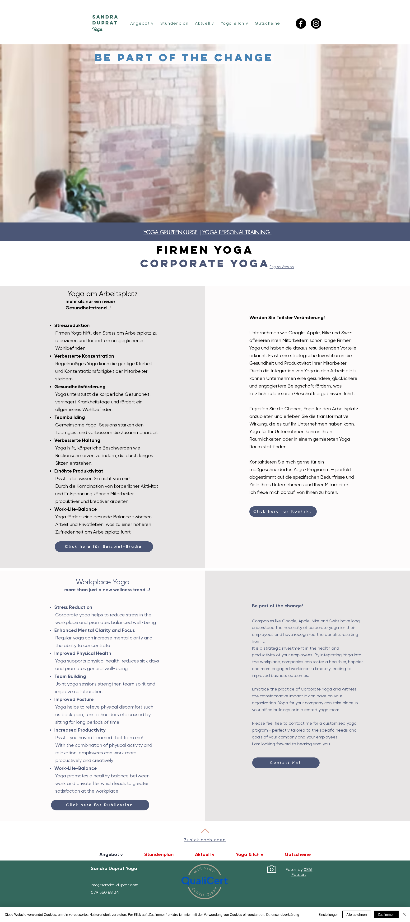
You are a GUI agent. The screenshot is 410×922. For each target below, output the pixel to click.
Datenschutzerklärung (282, 914)
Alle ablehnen (356, 914)
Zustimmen (386, 914)
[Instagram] (316, 23)
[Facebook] (301, 23)
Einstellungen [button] (328, 914)
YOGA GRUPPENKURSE (171, 232)
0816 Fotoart (301, 872)
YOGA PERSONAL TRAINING (236, 232)
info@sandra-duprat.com (115, 884)
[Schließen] (404, 914)
